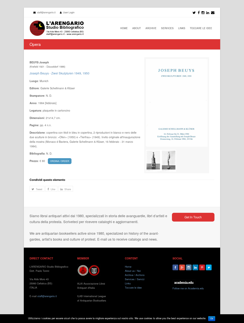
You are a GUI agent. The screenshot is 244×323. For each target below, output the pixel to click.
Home (128, 266)
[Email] (212, 12)
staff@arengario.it (47, 296)
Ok (211, 318)
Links (128, 283)
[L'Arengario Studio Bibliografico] (57, 28)
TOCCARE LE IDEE (201, 28)
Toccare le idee (133, 287)
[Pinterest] (202, 267)
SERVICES (167, 28)
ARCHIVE (151, 28)
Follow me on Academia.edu (188, 288)
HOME (124, 28)
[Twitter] (194, 12)
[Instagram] (189, 267)
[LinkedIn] (207, 12)
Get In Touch (193, 217)
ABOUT (136, 28)
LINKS (181, 28)
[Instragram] (202, 12)
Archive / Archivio (134, 275)
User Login (69, 12)
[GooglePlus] (182, 267)
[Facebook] (199, 12)
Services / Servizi (134, 279)
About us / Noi (133, 271)
